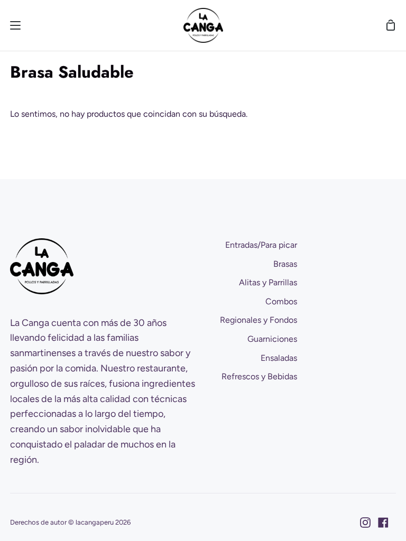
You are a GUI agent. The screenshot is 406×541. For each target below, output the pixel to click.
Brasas (285, 264)
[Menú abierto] (11, 25)
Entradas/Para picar (261, 245)
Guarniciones (272, 339)
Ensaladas (279, 358)
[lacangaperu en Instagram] (365, 522)
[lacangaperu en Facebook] (383, 522)
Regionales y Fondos (258, 320)
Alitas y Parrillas (268, 282)
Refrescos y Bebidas (259, 376)
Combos (281, 301)
